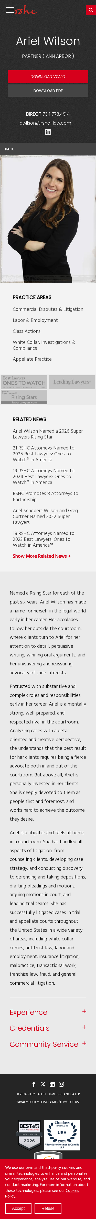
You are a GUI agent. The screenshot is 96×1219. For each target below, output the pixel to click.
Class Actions (26, 331)
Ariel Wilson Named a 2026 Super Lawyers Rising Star (48, 433)
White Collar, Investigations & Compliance (44, 345)
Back (9, 148)
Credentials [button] (30, 1028)
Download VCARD (48, 76)
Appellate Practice (32, 359)
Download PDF (48, 90)
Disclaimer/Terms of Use (60, 1102)
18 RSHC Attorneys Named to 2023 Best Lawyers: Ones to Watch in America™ (43, 538)
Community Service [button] (44, 1044)
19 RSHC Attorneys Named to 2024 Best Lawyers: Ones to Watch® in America (43, 476)
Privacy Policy (27, 1102)
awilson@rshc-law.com (45, 123)
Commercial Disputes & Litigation (48, 309)
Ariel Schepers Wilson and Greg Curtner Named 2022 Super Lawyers (45, 516)
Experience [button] (28, 1012)
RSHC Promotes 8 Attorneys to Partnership (45, 496)
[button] (91, 10)
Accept (18, 1208)
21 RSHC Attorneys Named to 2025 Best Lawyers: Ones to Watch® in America (43, 453)
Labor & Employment (35, 320)
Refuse (48, 1208)
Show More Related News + (42, 555)
